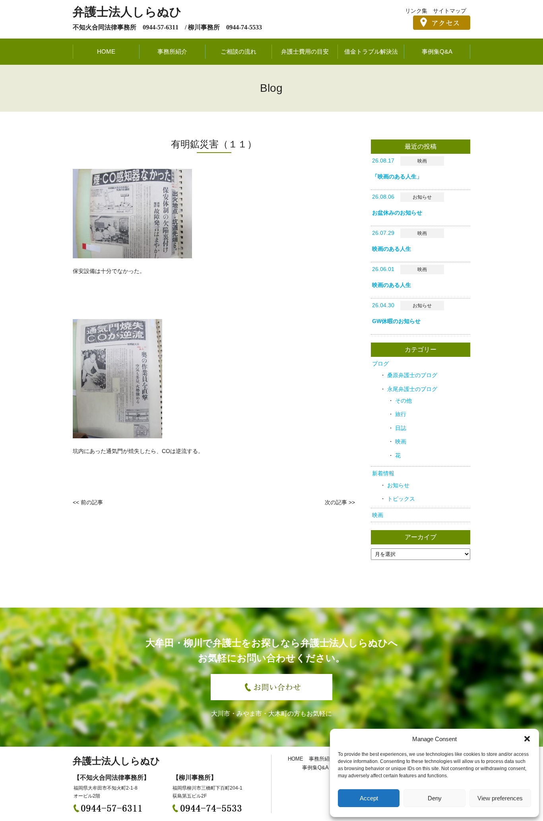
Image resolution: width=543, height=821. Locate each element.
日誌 (400, 428)
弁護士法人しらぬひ (127, 11)
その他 (403, 400)
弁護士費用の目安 (305, 51)
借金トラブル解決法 (371, 51)
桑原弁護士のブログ (412, 375)
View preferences (500, 798)
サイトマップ (449, 11)
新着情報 (383, 473)
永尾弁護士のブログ (412, 389)
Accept (369, 798)
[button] (527, 739)
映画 (400, 441)
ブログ (380, 363)
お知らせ (398, 485)
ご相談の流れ (238, 51)
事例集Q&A (437, 51)
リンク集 (416, 11)
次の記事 (336, 502)
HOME (106, 51)
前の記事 (92, 502)
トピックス (401, 499)
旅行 (400, 414)
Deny (435, 798)
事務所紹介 (172, 51)
